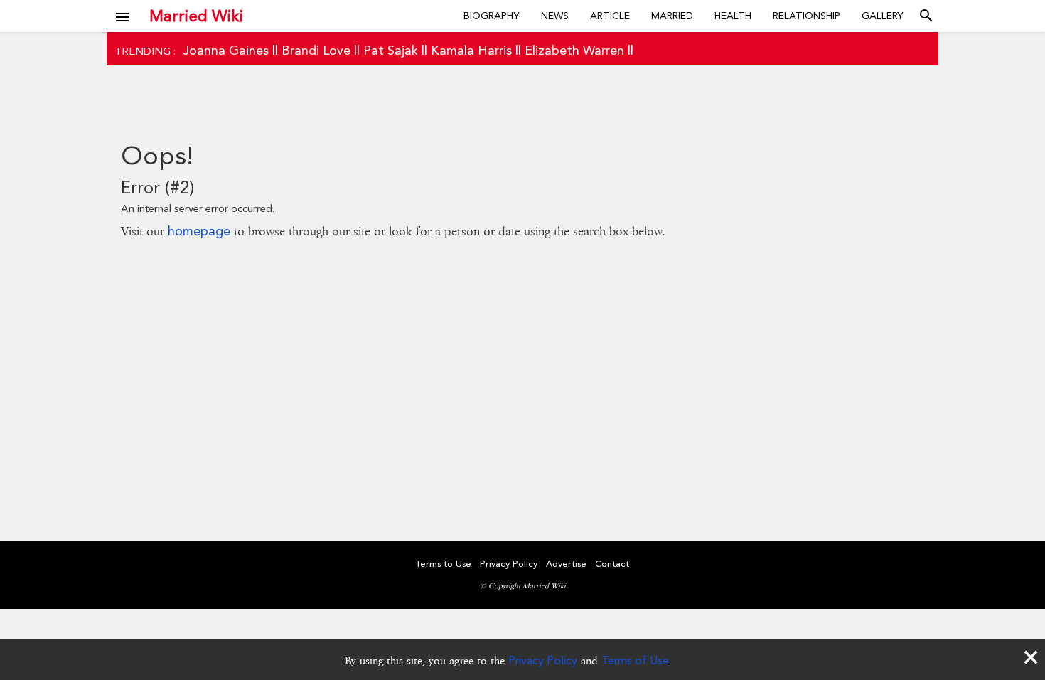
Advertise (566, 563)
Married (672, 15)
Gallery (883, 15)
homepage (199, 230)
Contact (612, 563)
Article (610, 15)
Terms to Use (443, 563)
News (555, 15)
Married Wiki (196, 15)
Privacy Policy (542, 660)
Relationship (806, 15)
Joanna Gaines (226, 50)
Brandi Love (316, 50)
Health (732, 15)
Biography (491, 15)
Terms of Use (635, 660)
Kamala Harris (471, 50)
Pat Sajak (390, 50)
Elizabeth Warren (574, 50)
